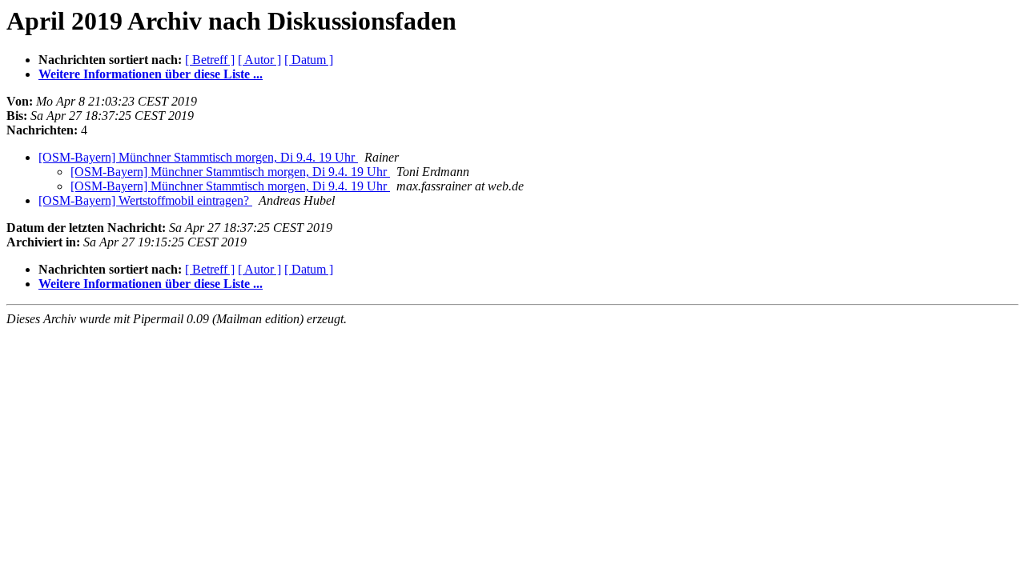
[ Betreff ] (210, 59)
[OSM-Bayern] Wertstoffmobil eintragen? (145, 200)
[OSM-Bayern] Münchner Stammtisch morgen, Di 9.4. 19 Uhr (198, 157)
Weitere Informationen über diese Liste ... (150, 74)
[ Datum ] (308, 59)
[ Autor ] (259, 59)
